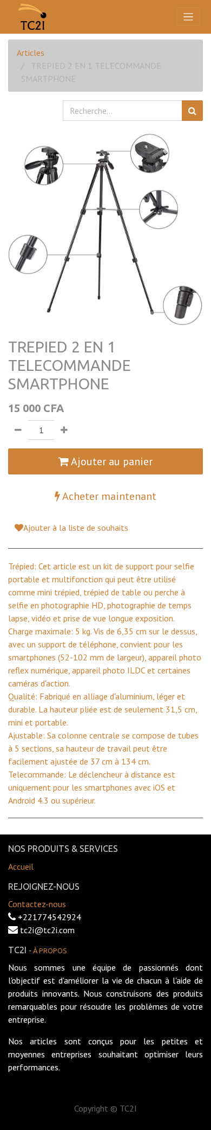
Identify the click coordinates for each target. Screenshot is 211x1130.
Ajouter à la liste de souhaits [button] (75, 527)
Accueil (21, 866)
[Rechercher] (192, 110)
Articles (30, 52)
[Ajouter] (64, 430)
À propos (50, 950)
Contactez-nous (37, 903)
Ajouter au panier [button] (111, 461)
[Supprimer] (18, 430)
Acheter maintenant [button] (108, 496)
